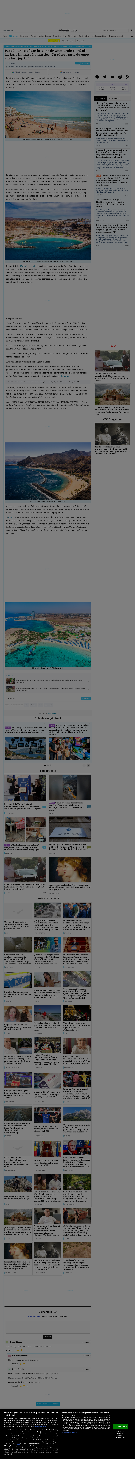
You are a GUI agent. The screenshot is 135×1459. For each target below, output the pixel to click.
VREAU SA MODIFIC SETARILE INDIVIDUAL (120, 1435)
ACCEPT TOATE (120, 1426)
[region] (67, 1434)
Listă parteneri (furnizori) (70, 1432)
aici (18, 1444)
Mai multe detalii (40, 1426)
